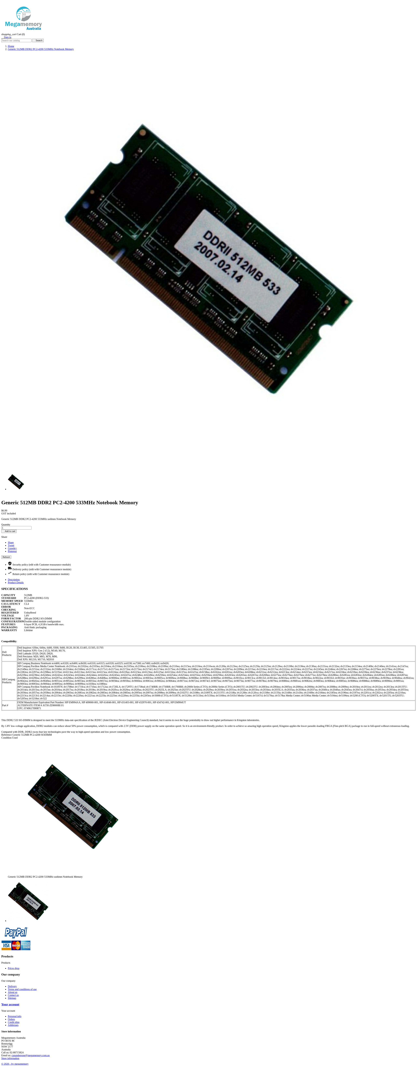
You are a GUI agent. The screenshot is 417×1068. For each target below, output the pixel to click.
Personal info (14, 1016)
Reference (6, 734)
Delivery (12, 986)
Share (11, 542)
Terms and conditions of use (22, 989)
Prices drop (13, 968)
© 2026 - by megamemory (15, 1063)
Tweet (11, 545)
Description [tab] (14, 579)
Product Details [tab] (16, 582)
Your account (10, 1004)
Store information (10, 1058)
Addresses (13, 1025)
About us (12, 992)
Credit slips (13, 1022)
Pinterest (12, 551)
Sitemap (12, 998)
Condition (6, 737)
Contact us (13, 995)
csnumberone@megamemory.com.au (31, 1055)
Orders (11, 1019)
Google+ (12, 548)
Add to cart (9, 531)
